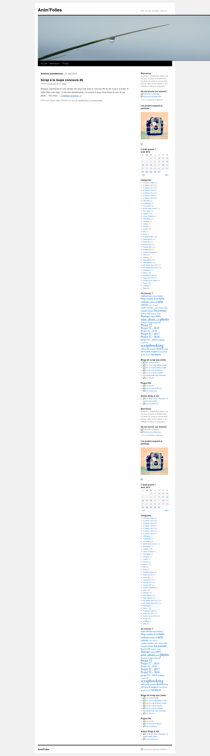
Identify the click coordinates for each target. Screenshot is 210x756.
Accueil (44, 63)
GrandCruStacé (148, 236)
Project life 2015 (148, 278)
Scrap (52, 100)
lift (76, 100)
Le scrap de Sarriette (156, 372)
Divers (145, 229)
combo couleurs (147, 307)
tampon (154, 351)
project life (157, 322)
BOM (156, 298)
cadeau (145, 302)
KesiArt (144, 313)
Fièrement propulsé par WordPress (156, 749)
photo (164, 319)
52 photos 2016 (148, 190)
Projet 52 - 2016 (149, 330)
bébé (161, 298)
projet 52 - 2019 (149, 339)
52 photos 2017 (148, 193)
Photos (66, 63)
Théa (58, 100)
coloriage (146, 221)
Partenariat (146, 270)
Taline (64, 83)
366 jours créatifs (149, 182)
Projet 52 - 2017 (150, 334)
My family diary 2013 (150, 265)
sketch (160, 348)
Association (147, 206)
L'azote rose (153, 391)
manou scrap (156, 313)
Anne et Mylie (154, 362)
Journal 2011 (147, 244)
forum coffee (163, 308)
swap (166, 348)
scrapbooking (83, 100)
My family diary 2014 (150, 267)
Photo (145, 273)
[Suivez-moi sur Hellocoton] (151, 96)
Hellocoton (159, 100)
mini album (148, 319)
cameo (152, 302)
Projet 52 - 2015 (150, 328)
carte (159, 301)
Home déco (147, 242)
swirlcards (145, 351)
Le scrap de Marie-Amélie (157, 367)
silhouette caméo (148, 348)
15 (151, 165)
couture (145, 224)
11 (163, 161)
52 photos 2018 (148, 195)
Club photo (147, 218)
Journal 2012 (147, 247)
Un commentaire (96, 100)
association (158, 295)
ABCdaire (146, 200)
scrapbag (146, 285)
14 (147, 165)
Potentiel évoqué (148, 275)
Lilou (145, 254)
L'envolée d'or (153, 403)
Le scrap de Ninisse (155, 370)
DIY (144, 231)
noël (157, 319)
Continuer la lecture (71, 95)
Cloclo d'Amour (148, 216)
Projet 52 (146, 325)
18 (163, 165)
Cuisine (145, 226)
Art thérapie (147, 203)
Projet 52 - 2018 (150, 337)
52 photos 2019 (148, 198)
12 (167, 161)
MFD (158, 316)
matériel (152, 316)
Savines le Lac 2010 (150, 280)
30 (155, 172)
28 (147, 172)
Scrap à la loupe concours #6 (62, 80)
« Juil (143, 175)
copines (156, 308)
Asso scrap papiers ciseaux (158, 365)
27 (143, 172)
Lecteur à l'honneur (149, 252)
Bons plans (147, 211)
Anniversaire (147, 295)
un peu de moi (145, 354)
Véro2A (151, 378)
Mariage (146, 257)
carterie (144, 304)
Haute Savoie (147, 239)
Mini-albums (147, 260)
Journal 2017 (147, 249)
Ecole (145, 234)
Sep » (167, 175)
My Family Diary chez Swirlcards (154, 375)
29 (151, 172)
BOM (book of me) (149, 208)
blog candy (147, 298)
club (150, 305)
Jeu (73, 100)
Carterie (145, 213)
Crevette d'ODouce (155, 388)
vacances (156, 354)
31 (159, 172)
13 (143, 165)
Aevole (151, 385)
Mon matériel (147, 262)
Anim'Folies (50, 10)
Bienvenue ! (55, 63)
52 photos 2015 (148, 188)
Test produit (163, 351)
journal (162, 310)
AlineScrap (151, 100)
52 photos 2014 (148, 185)
